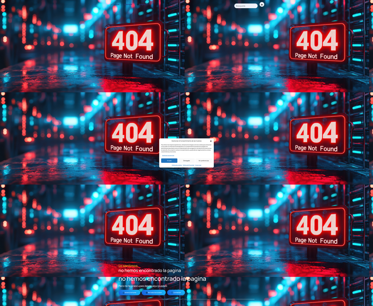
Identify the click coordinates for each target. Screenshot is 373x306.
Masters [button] (128, 4)
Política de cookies (177, 165)
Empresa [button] (143, 4)
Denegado (186, 160)
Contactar (177, 292)
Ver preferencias (204, 160)
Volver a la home (130, 292)
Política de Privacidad (188, 165)
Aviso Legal (198, 165)
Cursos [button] (116, 4)
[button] (211, 141)
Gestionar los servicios (168, 155)
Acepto (169, 160)
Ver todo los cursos (155, 292)
